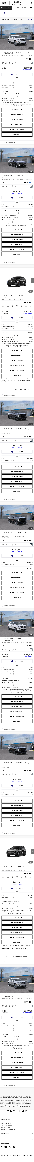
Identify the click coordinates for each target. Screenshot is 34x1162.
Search (28, 13)
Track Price (18, 74)
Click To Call (17, 109)
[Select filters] (29, 19)
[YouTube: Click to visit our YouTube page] (6, 1146)
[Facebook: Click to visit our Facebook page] (2, 1146)
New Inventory (6, 1123)
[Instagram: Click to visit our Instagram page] (10, 1146)
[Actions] (31, 53)
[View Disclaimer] (16, 63)
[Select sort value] (31, 19)
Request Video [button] (17, 114)
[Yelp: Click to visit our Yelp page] (14, 1146)
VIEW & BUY (17, 134)
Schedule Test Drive (8, 1129)
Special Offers (6, 1127)
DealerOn (14, 1154)
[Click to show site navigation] (31, 8)
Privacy (24, 1154)
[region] (17, 93)
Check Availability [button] (17, 124)
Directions (16, 7)
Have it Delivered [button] (17, 129)
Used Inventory (6, 1125)
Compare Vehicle (9, 142)
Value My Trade (17, 119)
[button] (6, 8)
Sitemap (19, 1154)
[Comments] (31, 63)
